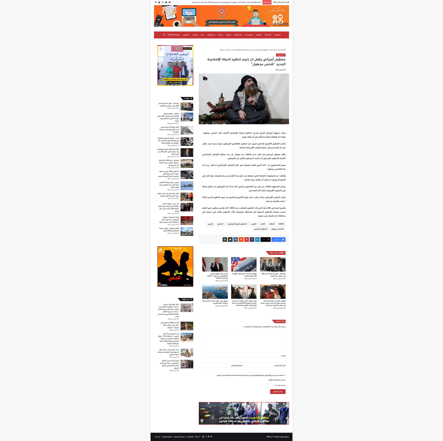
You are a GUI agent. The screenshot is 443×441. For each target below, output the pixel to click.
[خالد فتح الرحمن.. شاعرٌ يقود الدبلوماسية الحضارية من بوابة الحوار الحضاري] (187, 353)
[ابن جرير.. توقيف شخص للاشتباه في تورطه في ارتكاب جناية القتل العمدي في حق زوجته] (187, 207)
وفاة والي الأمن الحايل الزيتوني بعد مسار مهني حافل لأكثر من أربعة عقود (168, 151)
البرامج (186, 35)
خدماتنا (197, 437)
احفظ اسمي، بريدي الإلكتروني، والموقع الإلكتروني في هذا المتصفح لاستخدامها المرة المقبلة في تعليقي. (250, 375)
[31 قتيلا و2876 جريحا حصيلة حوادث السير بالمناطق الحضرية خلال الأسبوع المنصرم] (187, 174)
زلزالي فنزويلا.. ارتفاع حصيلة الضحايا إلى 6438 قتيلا (169, 229)
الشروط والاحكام (167, 437)
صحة (202, 35)
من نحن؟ (157, 437)
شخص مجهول (277, 229)
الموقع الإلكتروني (236, 365)
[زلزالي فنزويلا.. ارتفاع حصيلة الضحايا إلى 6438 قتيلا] (187, 231)
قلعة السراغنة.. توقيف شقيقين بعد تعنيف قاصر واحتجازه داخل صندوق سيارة (169, 219)
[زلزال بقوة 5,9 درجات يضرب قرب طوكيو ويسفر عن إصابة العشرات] (187, 130)
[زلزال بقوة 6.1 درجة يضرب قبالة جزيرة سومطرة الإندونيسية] (187, 196)
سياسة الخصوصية (179, 437)
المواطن (259, 35)
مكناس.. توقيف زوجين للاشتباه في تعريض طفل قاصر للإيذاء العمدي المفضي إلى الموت (168, 117)
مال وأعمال (238, 35)
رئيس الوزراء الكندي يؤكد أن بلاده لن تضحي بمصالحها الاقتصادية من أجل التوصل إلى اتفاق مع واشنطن (244, 303)
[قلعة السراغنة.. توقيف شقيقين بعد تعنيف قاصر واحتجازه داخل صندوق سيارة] (187, 220)
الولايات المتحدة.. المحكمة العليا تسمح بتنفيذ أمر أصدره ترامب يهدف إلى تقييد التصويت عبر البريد (273, 303)
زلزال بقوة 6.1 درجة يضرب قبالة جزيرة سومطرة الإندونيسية (168, 194)
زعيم (210, 224)
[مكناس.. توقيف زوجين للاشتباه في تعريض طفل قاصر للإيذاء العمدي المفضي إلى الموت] (187, 117)
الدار (262, 224)
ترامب (253, 224)
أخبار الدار (268, 35)
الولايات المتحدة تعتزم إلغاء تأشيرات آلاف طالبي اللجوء (244, 274)
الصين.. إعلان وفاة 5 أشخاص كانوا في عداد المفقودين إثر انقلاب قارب (169, 185)
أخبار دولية (273, 50)
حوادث (220, 35)
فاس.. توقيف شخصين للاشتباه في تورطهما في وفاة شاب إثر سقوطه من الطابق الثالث (168, 140)
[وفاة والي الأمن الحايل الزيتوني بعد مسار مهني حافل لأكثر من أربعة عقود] (187, 152)
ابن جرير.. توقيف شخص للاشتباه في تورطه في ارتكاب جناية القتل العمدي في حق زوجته (168, 207)
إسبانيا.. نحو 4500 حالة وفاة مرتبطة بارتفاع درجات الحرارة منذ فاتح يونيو (169, 163)
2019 (282, 224)
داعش (219, 224)
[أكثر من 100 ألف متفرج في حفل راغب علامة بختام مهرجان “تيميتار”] (187, 326)
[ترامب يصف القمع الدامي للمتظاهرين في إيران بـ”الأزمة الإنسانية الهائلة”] (215, 264)
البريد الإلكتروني (280, 365)
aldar (271, 224)
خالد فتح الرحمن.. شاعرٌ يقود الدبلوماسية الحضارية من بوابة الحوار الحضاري (168, 352)
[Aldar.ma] (221, 16)
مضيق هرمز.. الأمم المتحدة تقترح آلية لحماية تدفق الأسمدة (215, 302)
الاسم (283, 356)
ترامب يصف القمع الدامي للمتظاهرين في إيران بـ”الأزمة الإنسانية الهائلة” (217, 276)
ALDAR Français (174, 35)
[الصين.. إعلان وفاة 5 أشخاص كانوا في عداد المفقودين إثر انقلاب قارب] (187, 185)
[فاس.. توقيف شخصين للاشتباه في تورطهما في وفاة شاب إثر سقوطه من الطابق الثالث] (187, 141)
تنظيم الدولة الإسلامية (236, 224)
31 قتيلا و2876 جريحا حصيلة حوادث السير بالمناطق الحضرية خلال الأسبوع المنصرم (168, 174)
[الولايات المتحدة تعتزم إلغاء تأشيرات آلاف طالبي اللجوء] (244, 264)
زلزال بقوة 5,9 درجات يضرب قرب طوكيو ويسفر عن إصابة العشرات (169, 129)
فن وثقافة (211, 35)
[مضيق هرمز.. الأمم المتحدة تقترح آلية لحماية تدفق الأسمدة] (215, 291)
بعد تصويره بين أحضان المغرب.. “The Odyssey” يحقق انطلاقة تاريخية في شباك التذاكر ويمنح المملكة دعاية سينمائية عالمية (168, 339)
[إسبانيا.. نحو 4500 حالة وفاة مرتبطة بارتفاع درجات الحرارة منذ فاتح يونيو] (187, 163)
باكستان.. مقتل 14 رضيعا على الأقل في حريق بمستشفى (273, 274)
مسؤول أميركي (260, 229)
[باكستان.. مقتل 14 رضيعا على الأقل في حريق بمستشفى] (273, 264)
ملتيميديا (249, 35)
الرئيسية (277, 35)
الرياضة (228, 35)
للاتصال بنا (190, 437)
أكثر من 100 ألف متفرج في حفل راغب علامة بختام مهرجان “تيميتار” (170, 325)
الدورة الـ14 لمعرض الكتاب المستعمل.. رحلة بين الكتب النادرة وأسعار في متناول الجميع (169, 364)
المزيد (195, 35)
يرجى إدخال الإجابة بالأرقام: (277, 380)
